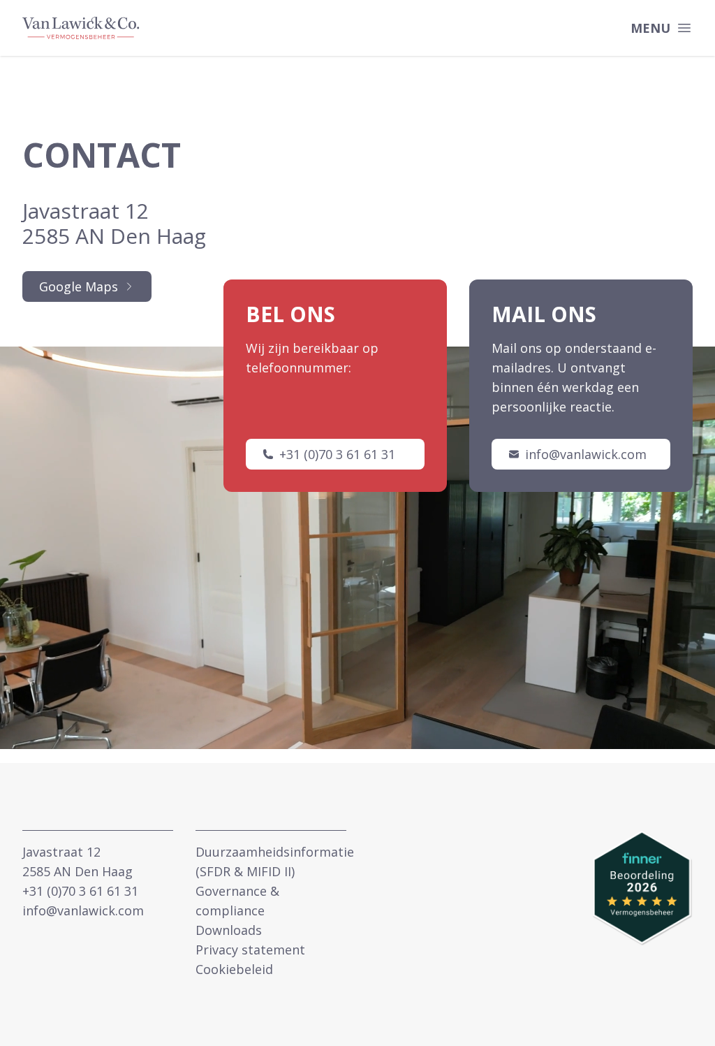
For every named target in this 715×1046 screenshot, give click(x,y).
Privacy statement (250, 949)
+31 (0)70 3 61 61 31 (337, 454)
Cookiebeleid (234, 969)
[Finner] (642, 888)
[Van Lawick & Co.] (81, 28)
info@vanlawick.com (586, 454)
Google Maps (78, 286)
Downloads (229, 930)
